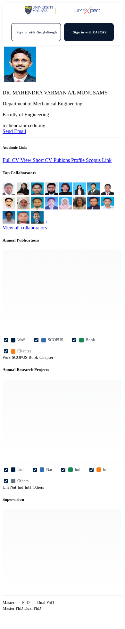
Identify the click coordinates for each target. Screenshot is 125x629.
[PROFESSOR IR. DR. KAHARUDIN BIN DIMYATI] (107, 207)
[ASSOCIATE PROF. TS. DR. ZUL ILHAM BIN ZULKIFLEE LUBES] (107, 193)
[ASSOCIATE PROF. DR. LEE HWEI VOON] (24, 193)
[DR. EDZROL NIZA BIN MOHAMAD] (10, 207)
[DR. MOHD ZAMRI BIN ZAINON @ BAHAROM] (80, 207)
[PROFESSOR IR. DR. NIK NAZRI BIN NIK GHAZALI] (10, 222)
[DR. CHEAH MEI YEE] (66, 193)
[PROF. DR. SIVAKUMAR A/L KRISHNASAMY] (38, 222)
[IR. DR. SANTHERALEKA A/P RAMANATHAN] (80, 193)
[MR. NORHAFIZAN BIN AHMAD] (10, 193)
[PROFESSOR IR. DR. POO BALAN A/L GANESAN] (38, 193)
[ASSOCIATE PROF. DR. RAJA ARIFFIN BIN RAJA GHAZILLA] (24, 222)
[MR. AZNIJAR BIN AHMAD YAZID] (38, 207)
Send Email (14, 131)
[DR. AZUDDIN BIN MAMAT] (52, 207)
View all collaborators (25, 227)
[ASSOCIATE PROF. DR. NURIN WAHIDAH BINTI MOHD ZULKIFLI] (66, 207)
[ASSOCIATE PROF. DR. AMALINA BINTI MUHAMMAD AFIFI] (24, 207)
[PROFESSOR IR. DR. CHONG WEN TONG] (94, 193)
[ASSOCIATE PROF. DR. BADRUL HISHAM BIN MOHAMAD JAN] (94, 207)
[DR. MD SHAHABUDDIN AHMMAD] (52, 193)
